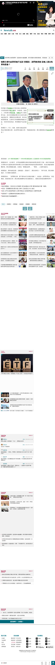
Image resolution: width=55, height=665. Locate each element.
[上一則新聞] (49, 58)
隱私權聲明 (19, 642)
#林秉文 (9, 204)
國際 (5, 33)
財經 (9, 33)
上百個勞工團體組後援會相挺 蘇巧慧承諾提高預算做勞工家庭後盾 (37, 235)
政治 (2, 33)
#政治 (3, 204)
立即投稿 (13, 642)
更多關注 (40, 635)
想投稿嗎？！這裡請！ (17, 621)
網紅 (27, 33)
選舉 (49, 33)
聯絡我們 (13, 640)
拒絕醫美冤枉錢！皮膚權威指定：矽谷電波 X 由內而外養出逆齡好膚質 (37, 230)
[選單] (1, 30)
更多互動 (3, 635)
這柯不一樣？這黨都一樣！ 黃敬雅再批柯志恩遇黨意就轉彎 (9, 217)
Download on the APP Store (49, 647)
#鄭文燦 (34, 204)
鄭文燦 (12, 110)
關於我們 (13, 638)
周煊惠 (6, 67)
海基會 (49, 130)
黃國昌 (10, 108)
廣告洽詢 (18, 646)
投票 (3, 642)
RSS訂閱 (18, 638)
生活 (20, 33)
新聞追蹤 (4, 646)
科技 (35, 33)
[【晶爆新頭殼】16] (46, 14)
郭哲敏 (13, 112)
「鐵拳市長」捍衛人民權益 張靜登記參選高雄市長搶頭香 (37, 217)
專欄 (46, 33)
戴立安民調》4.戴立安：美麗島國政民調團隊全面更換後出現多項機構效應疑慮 (9, 230)
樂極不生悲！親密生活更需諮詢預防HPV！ (9, 247)
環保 (42, 33)
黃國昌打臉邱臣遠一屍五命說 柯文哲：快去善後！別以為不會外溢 (37, 247)
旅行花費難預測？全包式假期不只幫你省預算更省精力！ (9, 253)
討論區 (3, 638)
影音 (53, 33)
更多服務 (16, 635)
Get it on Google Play (40, 647)
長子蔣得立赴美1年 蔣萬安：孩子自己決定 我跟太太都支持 (9, 241)
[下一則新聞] (52, 58)
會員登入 (13, 646)
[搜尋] (53, 30)
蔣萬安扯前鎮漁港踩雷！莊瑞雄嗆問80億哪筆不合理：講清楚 (37, 265)
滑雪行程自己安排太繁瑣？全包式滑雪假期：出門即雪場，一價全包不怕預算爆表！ (9, 236)
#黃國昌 (28, 204)
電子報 (3, 644)
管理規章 (18, 644)
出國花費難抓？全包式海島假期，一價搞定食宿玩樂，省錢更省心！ (37, 253)
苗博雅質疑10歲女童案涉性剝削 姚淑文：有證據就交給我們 (9, 259)
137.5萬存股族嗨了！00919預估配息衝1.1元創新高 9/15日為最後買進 (29, 158)
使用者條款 (19, 640)
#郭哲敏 (15, 204)
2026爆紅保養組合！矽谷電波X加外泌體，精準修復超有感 (37, 241)
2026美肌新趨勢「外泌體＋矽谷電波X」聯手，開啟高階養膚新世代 (37, 224)
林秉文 (19, 112)
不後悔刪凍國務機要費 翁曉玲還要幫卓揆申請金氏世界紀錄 (9, 265)
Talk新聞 (4, 640)
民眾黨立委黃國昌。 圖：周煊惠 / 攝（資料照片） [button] (27, 104)
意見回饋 (13, 644)
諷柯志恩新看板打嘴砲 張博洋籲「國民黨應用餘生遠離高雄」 (37, 259)
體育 (31, 33)
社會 (13, 33)
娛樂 (24, 33)
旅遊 (38, 33)
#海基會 (21, 204)
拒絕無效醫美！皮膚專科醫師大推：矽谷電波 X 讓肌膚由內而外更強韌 (9, 224)
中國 (16, 33)
